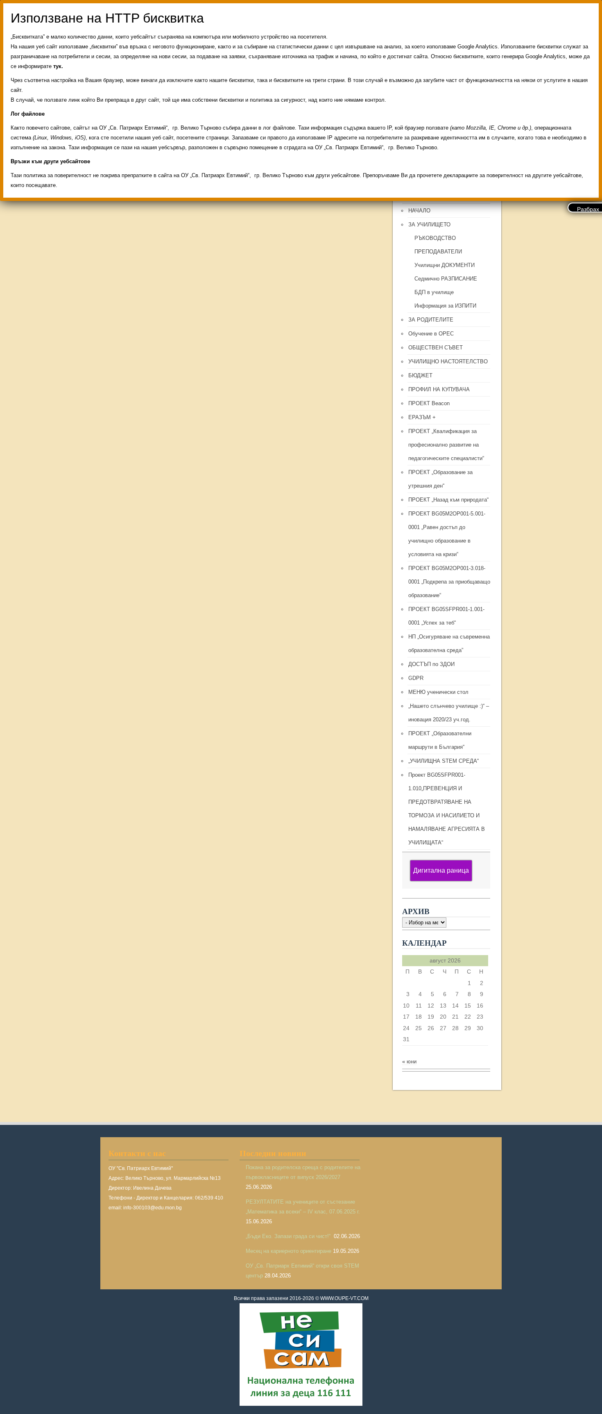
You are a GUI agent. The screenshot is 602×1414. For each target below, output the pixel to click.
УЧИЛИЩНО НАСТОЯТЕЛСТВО (448, 361)
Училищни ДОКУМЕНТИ (444, 265)
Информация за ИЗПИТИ (445, 306)
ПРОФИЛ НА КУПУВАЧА (439, 389)
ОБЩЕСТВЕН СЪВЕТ (435, 347)
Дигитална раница (441, 870)
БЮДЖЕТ (420, 375)
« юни (409, 1061)
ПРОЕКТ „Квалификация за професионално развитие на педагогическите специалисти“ (446, 444)
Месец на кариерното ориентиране (288, 1251)
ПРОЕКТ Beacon (429, 403)
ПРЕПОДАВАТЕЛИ (438, 252)
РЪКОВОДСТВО (435, 238)
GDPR (415, 678)
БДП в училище (434, 292)
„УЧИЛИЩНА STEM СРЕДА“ (443, 761)
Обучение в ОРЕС (431, 334)
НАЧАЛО (419, 211)
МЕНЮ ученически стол (438, 692)
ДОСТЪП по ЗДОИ (431, 664)
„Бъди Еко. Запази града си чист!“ (289, 1236)
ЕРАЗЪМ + (422, 417)
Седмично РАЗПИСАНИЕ (445, 279)
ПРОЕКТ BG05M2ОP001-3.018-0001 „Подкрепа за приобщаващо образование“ (449, 581)
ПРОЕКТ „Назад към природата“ (448, 500)
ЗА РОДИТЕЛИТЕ (430, 320)
